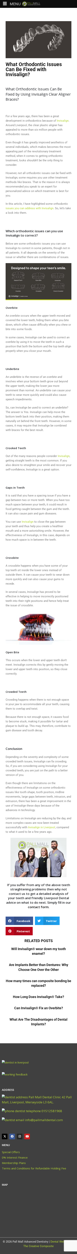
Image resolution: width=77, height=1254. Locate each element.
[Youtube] (27, 1136)
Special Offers (11, 1152)
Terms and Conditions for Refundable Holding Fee (34, 1168)
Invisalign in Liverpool (41, 827)
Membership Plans (14, 1163)
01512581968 (51, 1111)
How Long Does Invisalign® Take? (38, 997)
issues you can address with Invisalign (29, 208)
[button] (19, 921)
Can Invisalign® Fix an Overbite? (38, 1008)
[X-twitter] (4, 1136)
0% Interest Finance (15, 1157)
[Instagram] (19, 1136)
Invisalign (64, 456)
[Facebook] (12, 1136)
